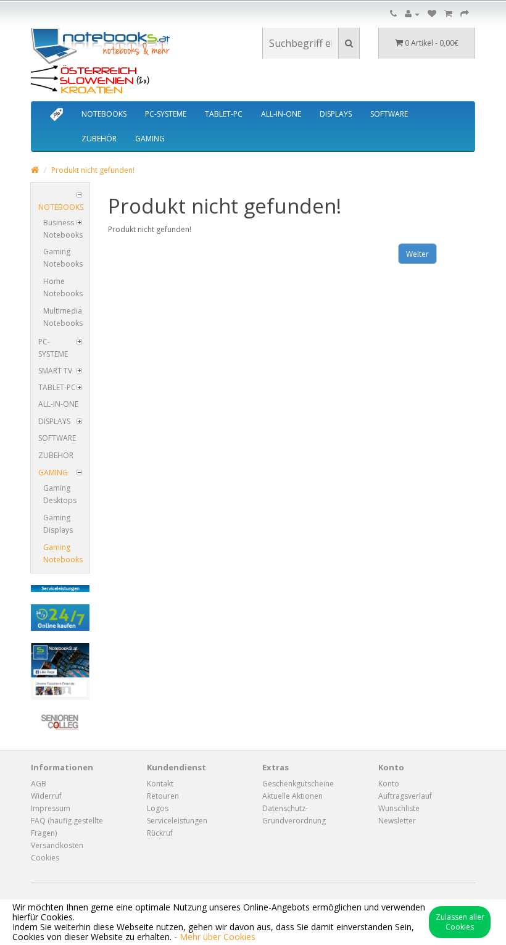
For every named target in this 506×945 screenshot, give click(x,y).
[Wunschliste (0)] (432, 14)
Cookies (45, 857)
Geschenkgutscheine (298, 783)
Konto (388, 783)
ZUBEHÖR (99, 138)
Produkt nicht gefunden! (93, 170)
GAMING (150, 138)
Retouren (163, 796)
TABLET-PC (224, 114)
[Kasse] (464, 14)
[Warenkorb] (448, 14)
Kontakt (160, 783)
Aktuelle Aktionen (292, 796)
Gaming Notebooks (63, 257)
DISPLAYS (336, 114)
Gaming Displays (58, 523)
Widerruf (46, 796)
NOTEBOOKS (103, 114)
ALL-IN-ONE (281, 114)
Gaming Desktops (60, 494)
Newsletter (397, 820)
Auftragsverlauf (405, 796)
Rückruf (160, 833)
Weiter (417, 254)
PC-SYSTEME (165, 114)
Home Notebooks (63, 287)
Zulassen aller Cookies (460, 922)
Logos (157, 808)
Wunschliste (399, 808)
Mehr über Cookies (217, 937)
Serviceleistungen (177, 820)
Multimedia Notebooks (63, 317)
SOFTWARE (389, 114)
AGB (38, 783)
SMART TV (55, 370)
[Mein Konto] (412, 14)
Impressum (50, 808)
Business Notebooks (63, 228)
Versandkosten (57, 845)
